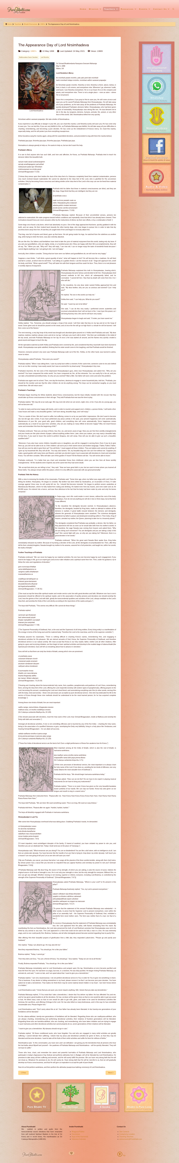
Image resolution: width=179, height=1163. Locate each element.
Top (123, 1155)
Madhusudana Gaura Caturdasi (28, 57)
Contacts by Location (127, 1134)
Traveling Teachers (126, 1137)
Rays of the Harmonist (80, 1137)
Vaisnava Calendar (79, 1139)
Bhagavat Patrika (78, 1132)
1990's (33, 51)
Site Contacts (124, 1132)
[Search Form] (173, 9)
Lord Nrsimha (45, 57)
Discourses (76, 1134)
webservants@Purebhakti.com (130, 1139)
